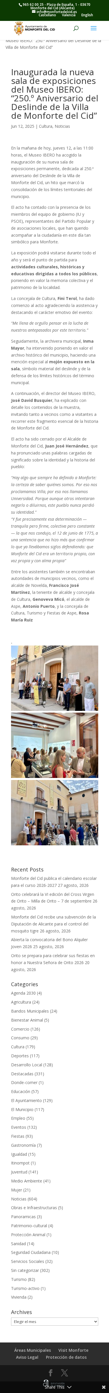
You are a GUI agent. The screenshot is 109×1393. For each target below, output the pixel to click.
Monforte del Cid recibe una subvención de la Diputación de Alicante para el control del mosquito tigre (53, 924)
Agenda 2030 (23, 993)
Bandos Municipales (30, 1011)
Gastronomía (23, 1145)
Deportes (20, 1055)
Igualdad (19, 1154)
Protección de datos (66, 1357)
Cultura (45, 126)
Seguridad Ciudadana (31, 1252)
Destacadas (22, 1073)
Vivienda (18, 1297)
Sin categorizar (25, 1270)
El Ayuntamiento (26, 1100)
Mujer (16, 1190)
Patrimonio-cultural (29, 1225)
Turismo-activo (25, 1288)
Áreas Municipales (32, 1350)
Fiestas (17, 1136)
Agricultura (21, 1002)
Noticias (62, 126)
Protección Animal (28, 1234)
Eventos (18, 1127)
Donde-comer (24, 1082)
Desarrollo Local (26, 1064)
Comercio (20, 1029)
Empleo (18, 1118)
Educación (20, 1091)
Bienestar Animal (27, 1020)
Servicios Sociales (27, 1261)
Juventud (19, 1172)
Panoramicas (23, 1216)
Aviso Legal (27, 1357)
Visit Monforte (73, 1350)
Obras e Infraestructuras (34, 1207)
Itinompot (20, 1163)
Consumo (20, 1037)
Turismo (19, 1279)
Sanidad (18, 1243)
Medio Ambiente (26, 1181)
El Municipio (22, 1109)
